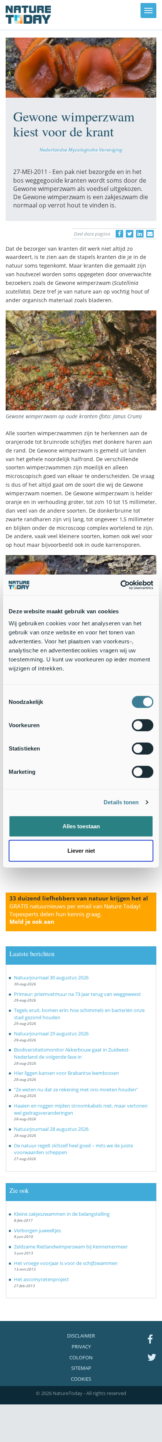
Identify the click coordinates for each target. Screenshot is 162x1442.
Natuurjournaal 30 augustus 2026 (51, 977)
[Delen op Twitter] (129, 234)
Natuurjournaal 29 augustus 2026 (51, 1033)
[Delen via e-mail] (150, 234)
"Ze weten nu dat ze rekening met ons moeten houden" (76, 1089)
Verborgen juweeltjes (37, 1230)
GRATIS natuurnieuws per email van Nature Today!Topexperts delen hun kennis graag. (75, 914)
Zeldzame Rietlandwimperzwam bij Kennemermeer (71, 1246)
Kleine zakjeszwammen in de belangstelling (62, 1213)
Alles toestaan (81, 826)
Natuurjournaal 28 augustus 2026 (51, 1129)
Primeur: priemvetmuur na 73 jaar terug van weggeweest (77, 994)
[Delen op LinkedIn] (140, 234)
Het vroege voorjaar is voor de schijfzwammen (66, 1263)
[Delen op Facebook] (119, 234)
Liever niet (81, 850)
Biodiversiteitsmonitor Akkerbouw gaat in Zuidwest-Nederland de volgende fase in (72, 1053)
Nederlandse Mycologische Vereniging (81, 150)
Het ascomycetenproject (41, 1279)
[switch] (142, 725)
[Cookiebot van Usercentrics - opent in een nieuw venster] (120, 585)
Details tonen (121, 802)
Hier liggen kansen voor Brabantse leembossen (66, 1073)
